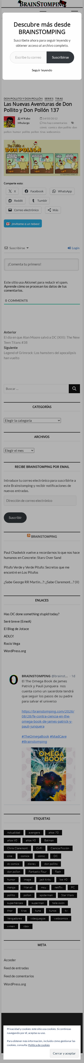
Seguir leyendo (42, 70)
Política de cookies (39, 1045)
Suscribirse (60, 57)
